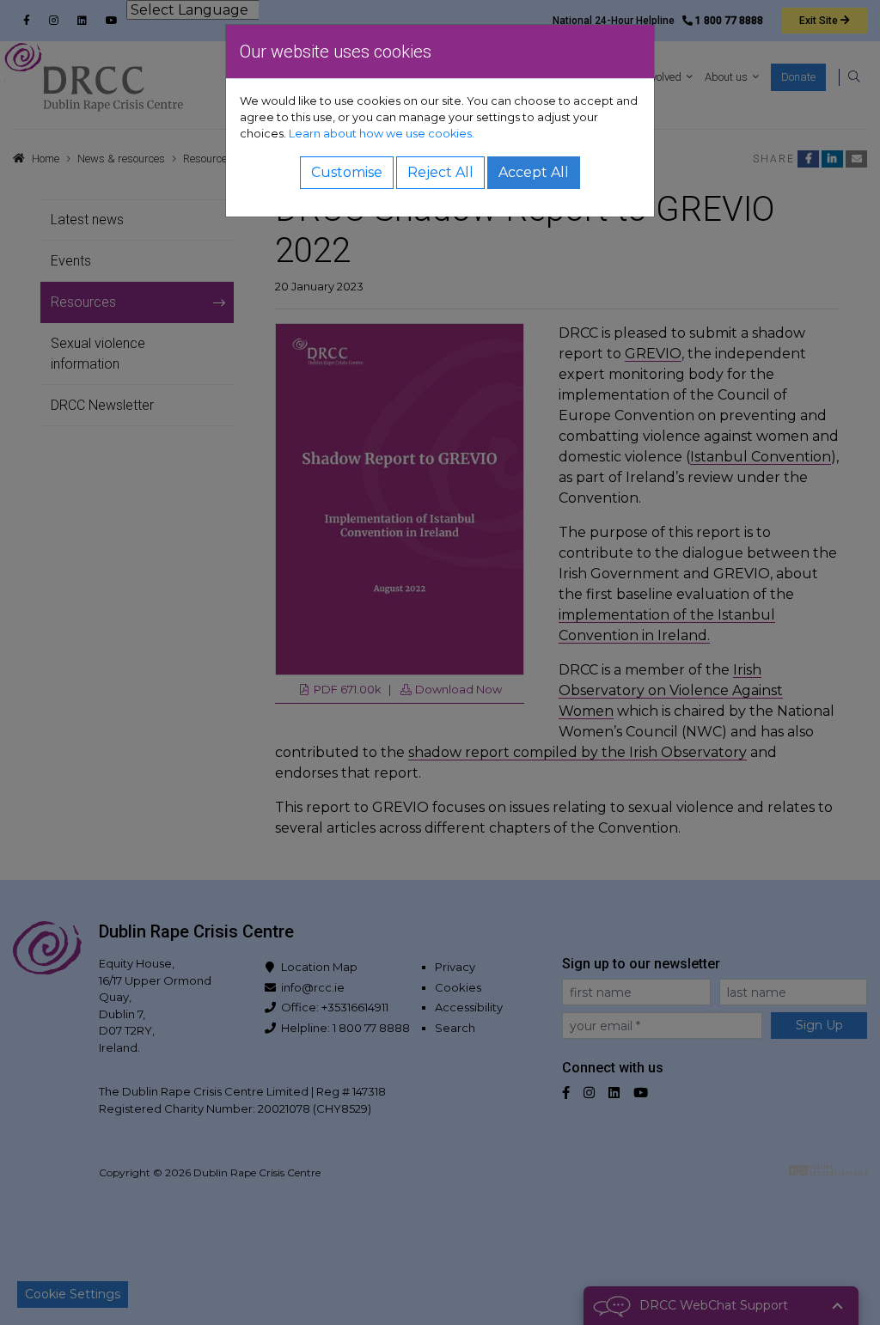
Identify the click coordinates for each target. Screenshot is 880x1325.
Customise (346, 172)
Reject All (440, 172)
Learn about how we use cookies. (381, 133)
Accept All (533, 172)
